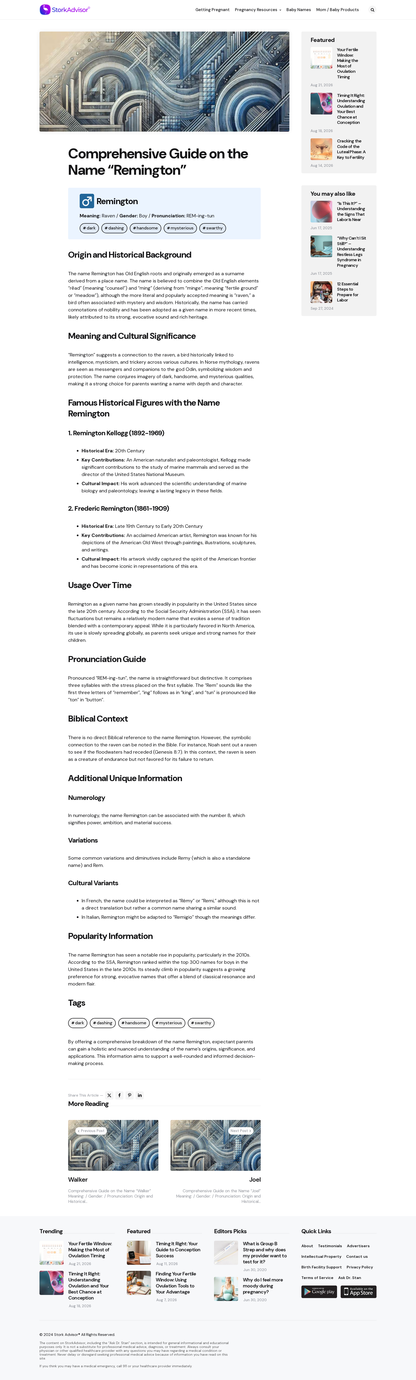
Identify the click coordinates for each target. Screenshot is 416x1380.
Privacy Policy (360, 1267)
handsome (147, 228)
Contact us (357, 1256)
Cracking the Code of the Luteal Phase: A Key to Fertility (351, 149)
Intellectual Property (321, 1256)
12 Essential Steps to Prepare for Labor (347, 292)
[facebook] (119, 1095)
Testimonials (330, 1245)
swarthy (214, 228)
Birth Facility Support (321, 1267)
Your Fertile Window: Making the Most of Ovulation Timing (347, 63)
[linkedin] (140, 1095)
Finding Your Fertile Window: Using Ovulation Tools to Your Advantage (176, 1283)
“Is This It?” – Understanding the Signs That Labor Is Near (351, 211)
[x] (109, 1095)
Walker (78, 1180)
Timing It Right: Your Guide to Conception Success (178, 1250)
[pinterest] (129, 1095)
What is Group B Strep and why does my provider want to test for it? (265, 1253)
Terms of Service (317, 1277)
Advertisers (358, 1245)
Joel (255, 1180)
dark (91, 228)
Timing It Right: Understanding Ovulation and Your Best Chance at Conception (351, 109)
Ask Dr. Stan (349, 1277)
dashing (116, 228)
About (307, 1245)
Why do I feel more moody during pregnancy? (263, 1286)
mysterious (182, 228)
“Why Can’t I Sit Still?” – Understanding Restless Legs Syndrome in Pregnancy (351, 251)
